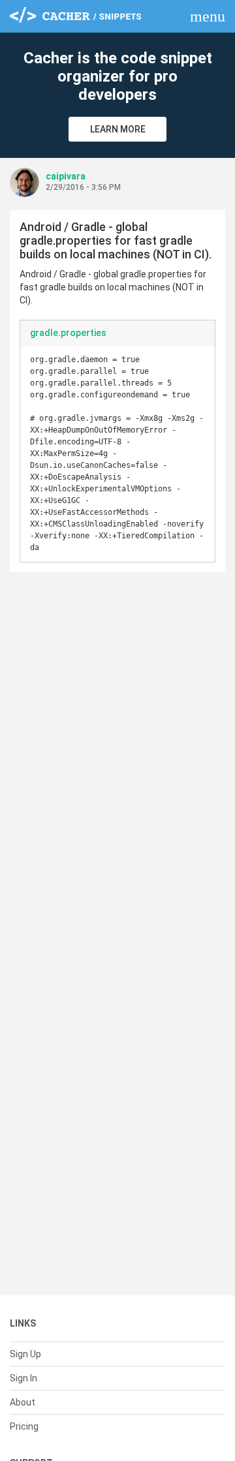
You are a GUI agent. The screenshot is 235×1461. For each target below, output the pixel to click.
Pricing (24, 1426)
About (22, 1402)
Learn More (118, 129)
